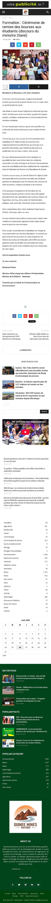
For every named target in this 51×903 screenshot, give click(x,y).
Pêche (6, 590)
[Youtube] (38, 885)
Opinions (7, 586)
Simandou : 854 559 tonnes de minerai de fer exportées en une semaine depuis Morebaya (30, 396)
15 (39, 638)
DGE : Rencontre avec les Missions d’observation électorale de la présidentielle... (29, 719)
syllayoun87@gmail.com (30, 869)
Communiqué (9, 537)
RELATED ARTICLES (11, 362)
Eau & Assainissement (12, 544)
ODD (6, 583)
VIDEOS (7, 611)
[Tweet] (38, 86)
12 (20, 638)
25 (12, 647)
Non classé (8, 579)
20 (26, 643)
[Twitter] (19, 885)
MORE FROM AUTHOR (29, 362)
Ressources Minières (12, 600)
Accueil (7, 894)
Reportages (8, 597)
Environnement (9, 554)
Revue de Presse (10, 604)
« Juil (4, 655)
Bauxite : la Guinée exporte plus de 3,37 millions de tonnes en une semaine (31, 384)
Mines (11, 18)
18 (12, 643)
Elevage (7, 547)
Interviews (8, 568)
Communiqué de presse (13, 540)
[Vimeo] (25, 885)
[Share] (19, 86)
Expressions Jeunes (11, 558)
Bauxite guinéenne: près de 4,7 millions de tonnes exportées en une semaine (26, 460)
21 (32, 643)
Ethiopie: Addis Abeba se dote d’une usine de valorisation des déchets (39, 336)
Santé (6, 607)
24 (6, 647)
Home (4, 18)
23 (45, 643)
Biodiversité (8, 530)
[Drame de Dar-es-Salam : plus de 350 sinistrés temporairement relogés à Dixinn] (8, 679)
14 (32, 638)
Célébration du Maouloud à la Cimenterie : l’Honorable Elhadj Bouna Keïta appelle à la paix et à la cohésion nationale (26, 479)
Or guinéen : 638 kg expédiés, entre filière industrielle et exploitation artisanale (24, 470)
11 (12, 638)
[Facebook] (12, 885)
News (6, 576)
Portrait (7, 593)
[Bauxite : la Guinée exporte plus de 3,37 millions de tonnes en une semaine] (8, 384)
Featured (7, 561)
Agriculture (8, 526)
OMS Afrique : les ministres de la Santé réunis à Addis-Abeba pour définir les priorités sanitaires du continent (24, 489)
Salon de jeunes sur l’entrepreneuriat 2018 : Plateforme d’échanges (11, 336)
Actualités (7, 523)
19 (20, 643)
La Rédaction (25, 350)
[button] (47, 12)
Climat (6, 533)
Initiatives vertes (10, 565)
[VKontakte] (32, 885)
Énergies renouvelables (12, 551)
